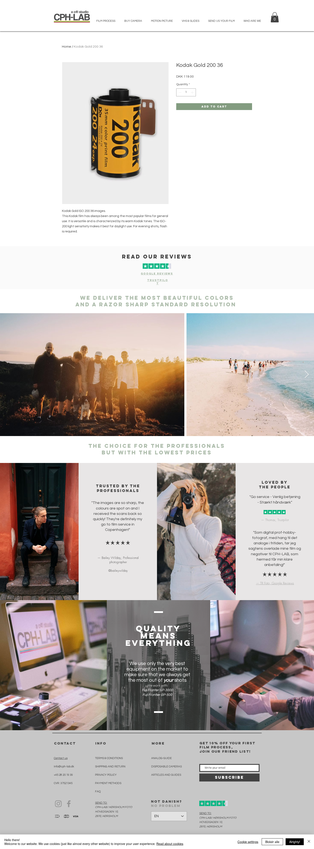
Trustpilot (157, 282)
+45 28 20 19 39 (63, 774)
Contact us (60, 758)
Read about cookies (169, 844)
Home (66, 46)
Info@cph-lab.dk (64, 766)
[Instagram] (58, 803)
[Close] (308, 842)
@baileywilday (118, 570)
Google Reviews (157, 273)
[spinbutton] (186, 92)
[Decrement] (179, 92)
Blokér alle (272, 842)
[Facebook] (68, 803)
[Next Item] (306, 374)
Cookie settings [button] (248, 842)
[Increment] (192, 92)
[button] (274, 17)
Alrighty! (294, 842)
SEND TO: (101, 802)
